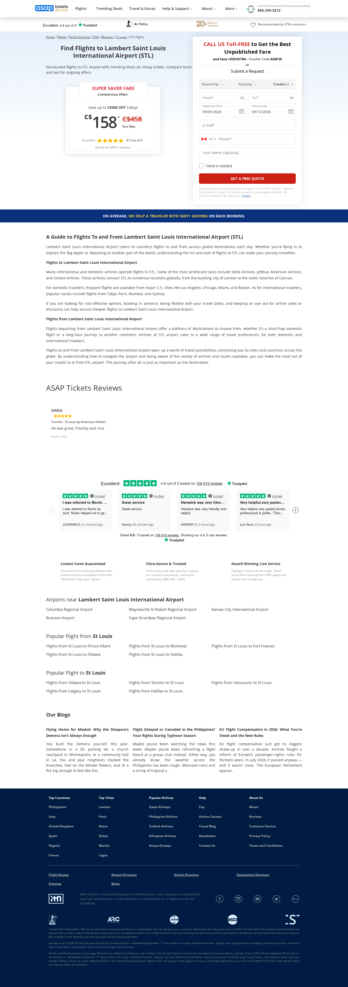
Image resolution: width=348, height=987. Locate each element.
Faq (202, 807)
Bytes (115, 884)
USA (95, 37)
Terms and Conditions (266, 845)
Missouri (107, 37)
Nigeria (54, 845)
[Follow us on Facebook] (220, 899)
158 (104, 122)
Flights (81, 8)
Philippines (57, 807)
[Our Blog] (295, 899)
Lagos (103, 855)
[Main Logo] (51, 8)
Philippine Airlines (163, 816)
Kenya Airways (160, 845)
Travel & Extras (142, 8)
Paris (102, 816)
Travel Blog (207, 826)
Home (50, 37)
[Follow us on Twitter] (276, 899)
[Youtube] (258, 899)
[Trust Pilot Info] (207, 24)
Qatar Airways (159, 807)
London (104, 807)
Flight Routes (59, 875)
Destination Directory (253, 875)
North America (80, 37)
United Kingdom (61, 826)
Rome (103, 826)
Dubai (103, 836)
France (54, 855)
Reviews (255, 816)
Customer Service (262, 826)
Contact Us (207, 845)
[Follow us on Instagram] (239, 899)
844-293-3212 (269, 10)
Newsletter (207, 836)
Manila (104, 845)
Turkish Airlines (161, 826)
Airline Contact (210, 816)
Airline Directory (186, 875)
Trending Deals (109, 8)
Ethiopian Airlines (162, 836)
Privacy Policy (259, 836)
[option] (88, 428)
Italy (52, 816)
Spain (53, 836)
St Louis (121, 37)
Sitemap (55, 884)
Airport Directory (124, 875)
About (253, 807)
